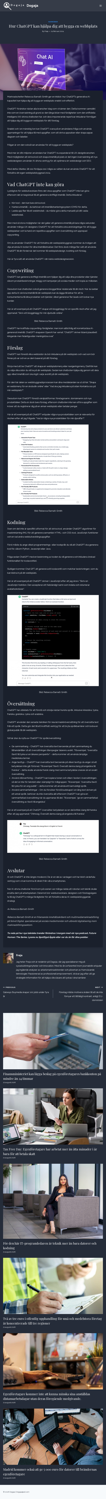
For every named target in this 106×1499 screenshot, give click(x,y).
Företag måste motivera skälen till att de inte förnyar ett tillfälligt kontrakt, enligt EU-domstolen (81, 993)
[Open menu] (100, 6)
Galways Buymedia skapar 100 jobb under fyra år (26, 992)
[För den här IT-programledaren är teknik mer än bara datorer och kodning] (53, 1201)
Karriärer (53, 22)
